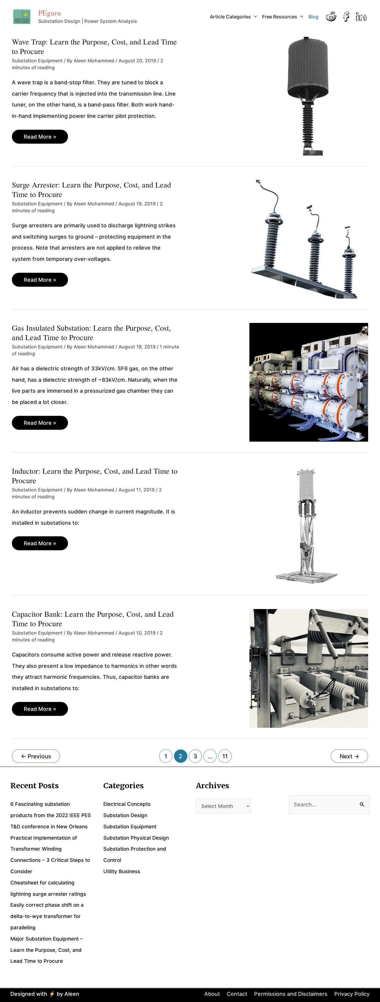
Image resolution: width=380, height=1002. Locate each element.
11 (225, 756)
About (212, 994)
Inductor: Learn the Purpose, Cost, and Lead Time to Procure (95, 475)
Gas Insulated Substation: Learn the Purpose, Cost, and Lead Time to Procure (91, 332)
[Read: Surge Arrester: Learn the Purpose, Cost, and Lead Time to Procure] (308, 239)
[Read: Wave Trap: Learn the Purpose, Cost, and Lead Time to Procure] (308, 96)
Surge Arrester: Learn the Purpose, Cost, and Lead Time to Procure (91, 189)
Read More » (39, 138)
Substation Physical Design (136, 838)
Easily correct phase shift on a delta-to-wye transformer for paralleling (47, 916)
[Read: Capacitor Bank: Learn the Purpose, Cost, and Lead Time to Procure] (308, 668)
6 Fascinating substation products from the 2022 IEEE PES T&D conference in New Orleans (50, 815)
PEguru (49, 13)
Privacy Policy (352, 994)
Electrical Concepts (127, 804)
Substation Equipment (37, 61)
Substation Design (125, 815)
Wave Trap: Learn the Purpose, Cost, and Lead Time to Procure (94, 46)
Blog (313, 17)
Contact (237, 994)
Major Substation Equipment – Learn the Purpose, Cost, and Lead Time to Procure (46, 950)
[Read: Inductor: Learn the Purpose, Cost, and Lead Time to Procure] (308, 525)
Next (349, 756)
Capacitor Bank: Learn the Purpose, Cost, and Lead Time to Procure (93, 618)
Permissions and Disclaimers (290, 994)
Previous (36, 756)
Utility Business (121, 871)
